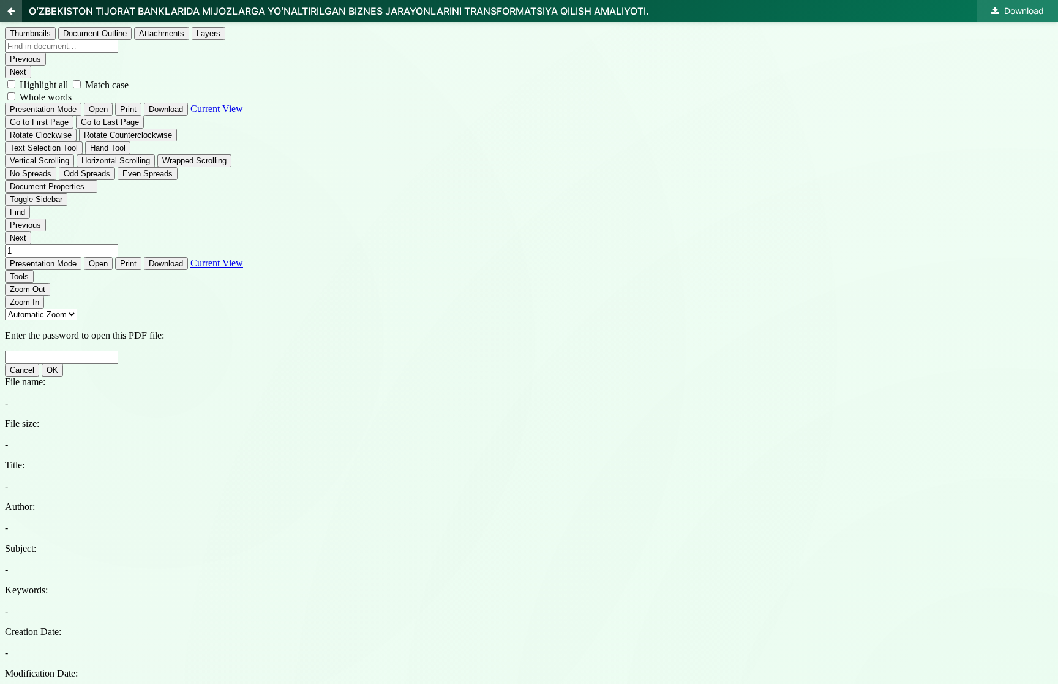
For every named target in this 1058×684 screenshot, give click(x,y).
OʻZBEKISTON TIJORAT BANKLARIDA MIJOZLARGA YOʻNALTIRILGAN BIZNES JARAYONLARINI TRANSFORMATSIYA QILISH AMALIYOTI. (339, 11)
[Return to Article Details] (11, 11)
